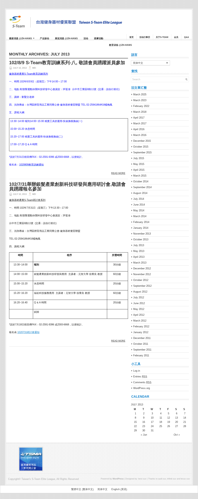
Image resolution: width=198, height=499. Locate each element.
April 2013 (138, 256)
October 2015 (140, 146)
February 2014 (141, 222)
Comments (142, 382)
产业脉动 (44, 38)
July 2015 (138, 158)
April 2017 (138, 117)
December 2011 (142, 338)
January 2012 (140, 332)
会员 (176, 37)
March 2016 (139, 135)
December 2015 (142, 140)
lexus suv (185, 479)
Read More (118, 173)
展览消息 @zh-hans (66, 38)
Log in (136, 370)
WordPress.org (141, 388)
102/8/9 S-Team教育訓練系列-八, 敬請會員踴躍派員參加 (67, 62)
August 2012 (140, 291)
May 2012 (138, 309)
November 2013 (142, 233)
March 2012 (139, 320)
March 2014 (139, 216)
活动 (86, 38)
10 (152, 417)
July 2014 (138, 198)
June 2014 (139, 204)
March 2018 (139, 111)
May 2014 (138, 210)
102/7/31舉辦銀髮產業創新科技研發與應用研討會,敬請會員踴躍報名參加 (67, 186)
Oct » (177, 434)
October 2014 (140, 181)
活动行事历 (144, 37)
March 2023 (139, 100)
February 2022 (141, 106)
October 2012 (140, 280)
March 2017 (139, 123)
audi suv (162, 479)
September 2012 (142, 285)
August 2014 (140, 193)
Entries (140, 376)
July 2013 (138, 245)
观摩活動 (98, 38)
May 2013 (138, 251)
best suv (142, 479)
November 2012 (142, 274)
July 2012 (138, 297)
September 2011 (142, 349)
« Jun (144, 434)
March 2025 (139, 94)
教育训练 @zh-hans (120, 45)
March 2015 (139, 175)
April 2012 (138, 314)
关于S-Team (162, 37)
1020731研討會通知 (28, 332)
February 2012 (141, 326)
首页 (131, 37)
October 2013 (140, 239)
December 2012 (142, 268)
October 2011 (140, 343)
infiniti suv (171, 479)
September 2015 (142, 152)
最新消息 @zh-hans (21, 38)
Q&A (186, 37)
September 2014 (142, 187)
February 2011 (141, 355)
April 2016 (138, 129)
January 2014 (140, 227)
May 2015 (138, 164)
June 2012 (139, 303)
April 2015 (138, 169)
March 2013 (139, 262)
